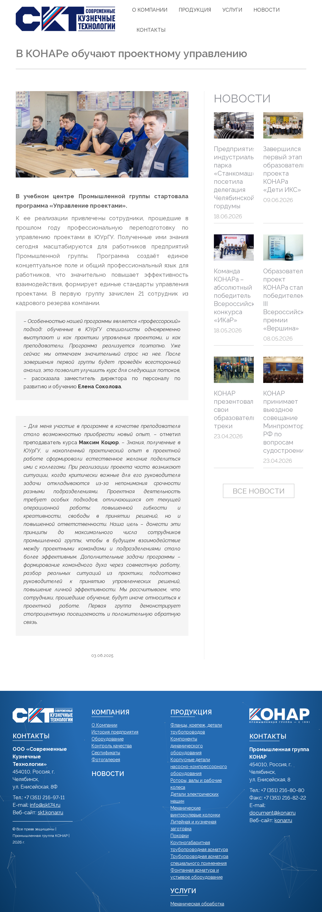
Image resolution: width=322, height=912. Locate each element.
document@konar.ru (272, 813)
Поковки (179, 835)
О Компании (104, 725)
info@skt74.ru (45, 805)
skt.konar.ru (50, 813)
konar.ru (283, 820)
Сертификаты (106, 752)
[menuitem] (150, 10)
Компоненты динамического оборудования (186, 745)
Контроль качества (112, 745)
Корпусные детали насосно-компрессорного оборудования (198, 766)
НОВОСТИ (108, 774)
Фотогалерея (106, 759)
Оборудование (108, 738)
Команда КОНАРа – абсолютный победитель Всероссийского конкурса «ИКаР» (239, 295)
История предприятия (115, 732)
